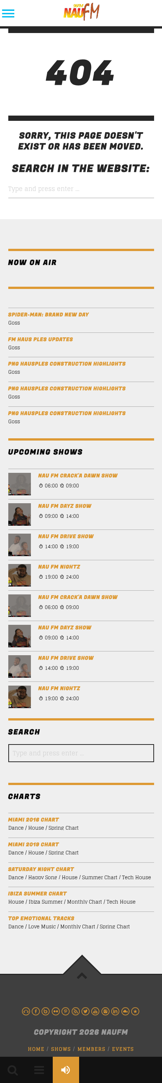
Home (36, 1049)
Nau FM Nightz (59, 567)
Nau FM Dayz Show (65, 506)
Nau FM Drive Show (66, 537)
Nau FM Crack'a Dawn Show (78, 476)
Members (91, 1049)
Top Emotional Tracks (41, 919)
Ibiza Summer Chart (37, 894)
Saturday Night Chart (41, 869)
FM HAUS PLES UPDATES (40, 340)
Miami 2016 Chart (33, 820)
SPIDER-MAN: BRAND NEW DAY (48, 315)
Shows (61, 1049)
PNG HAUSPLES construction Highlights (67, 364)
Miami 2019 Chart (33, 845)
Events (123, 1049)
